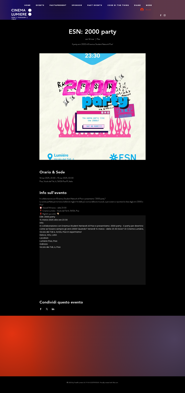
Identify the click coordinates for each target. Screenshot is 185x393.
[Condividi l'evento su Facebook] (41, 309)
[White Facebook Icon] (160, 15)
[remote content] (93, 250)
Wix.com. (115, 382)
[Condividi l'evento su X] (47, 309)
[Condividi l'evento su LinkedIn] (53, 309)
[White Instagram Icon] (164, 15)
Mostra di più (45, 290)
